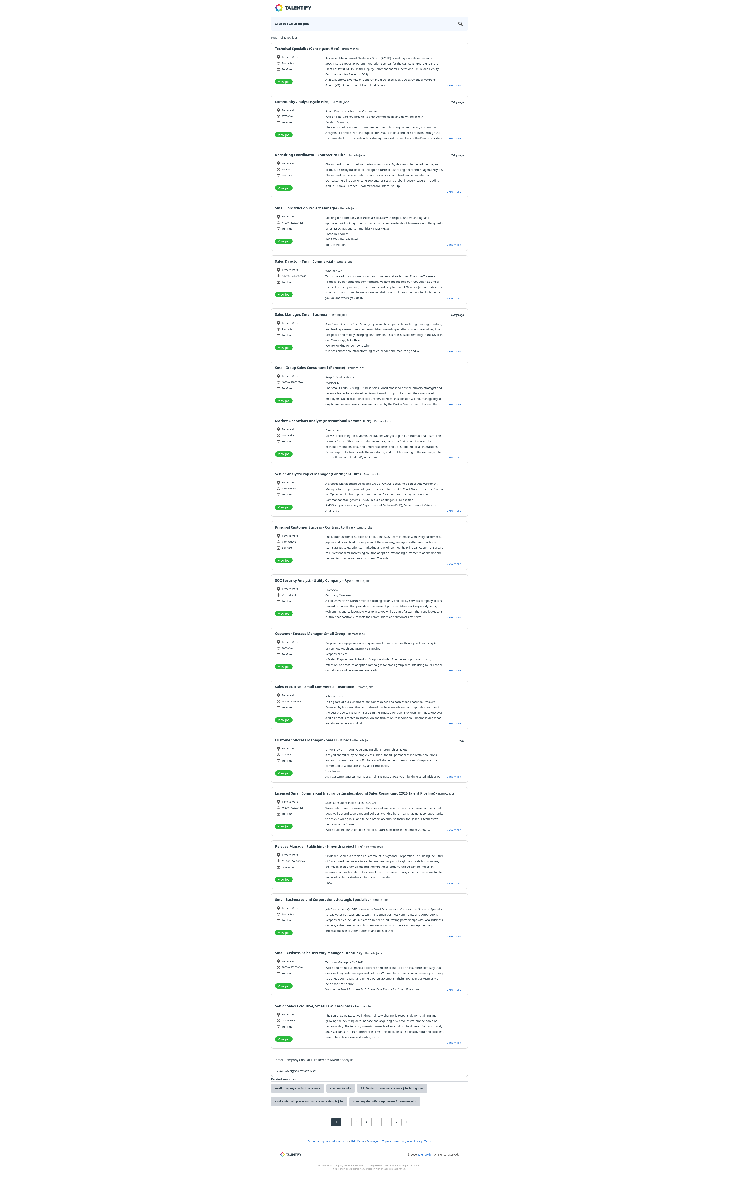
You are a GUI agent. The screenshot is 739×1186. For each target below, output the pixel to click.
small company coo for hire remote (297, 1088)
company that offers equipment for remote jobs (384, 1101)
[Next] (406, 1122)
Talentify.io (425, 1154)
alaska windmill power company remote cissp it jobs (309, 1101)
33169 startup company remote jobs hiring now (392, 1088)
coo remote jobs (340, 1088)
